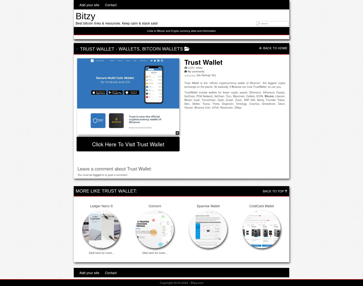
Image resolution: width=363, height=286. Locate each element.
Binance (236, 87)
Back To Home (274, 48)
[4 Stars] (192, 76)
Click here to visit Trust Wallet (128, 144)
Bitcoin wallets (162, 48)
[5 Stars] (194, 76)
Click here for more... (101, 253)
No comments (196, 71)
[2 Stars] (188, 76)
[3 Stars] (190, 76)
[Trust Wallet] (128, 96)
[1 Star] (185, 76)
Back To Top (274, 191)
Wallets (129, 48)
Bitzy (85, 16)
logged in (98, 175)
